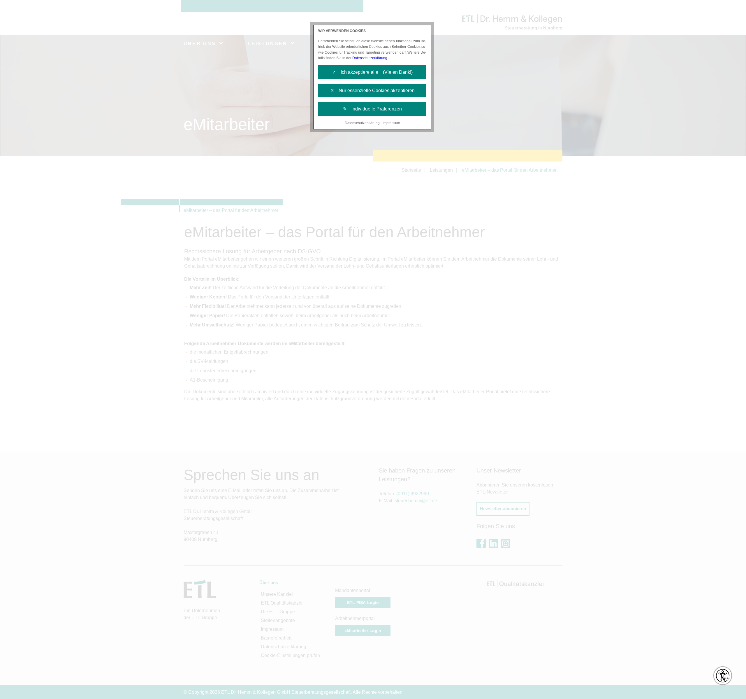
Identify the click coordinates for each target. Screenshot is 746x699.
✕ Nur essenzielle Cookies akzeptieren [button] (372, 90)
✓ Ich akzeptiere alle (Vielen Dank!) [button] (372, 72)
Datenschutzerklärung (369, 58)
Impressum (391, 123)
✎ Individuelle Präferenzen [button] (372, 108)
